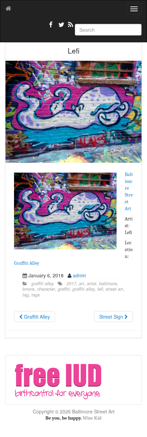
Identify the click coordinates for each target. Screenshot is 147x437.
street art (114, 289)
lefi (100, 289)
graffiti (64, 289)
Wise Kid (92, 418)
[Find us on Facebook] (51, 27)
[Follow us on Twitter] (60, 27)
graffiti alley (42, 283)
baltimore (108, 283)
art (81, 283)
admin (79, 275)
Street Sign (111, 316)
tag (26, 295)
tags (35, 295)
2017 (71, 283)
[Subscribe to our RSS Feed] (70, 27)
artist (91, 283)
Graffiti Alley (26, 263)
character (46, 289)
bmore (29, 289)
